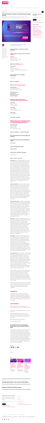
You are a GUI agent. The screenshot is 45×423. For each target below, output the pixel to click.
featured (3, 56)
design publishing (4, 50)
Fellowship (18, 7)
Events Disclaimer (20, 401)
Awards (23, 7)
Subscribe (4, 404)
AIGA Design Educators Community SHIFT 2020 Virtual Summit (19, 100)
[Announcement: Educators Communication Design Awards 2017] (20, 360)
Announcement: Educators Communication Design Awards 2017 (20, 366)
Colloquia (12, 7)
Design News (4, 10)
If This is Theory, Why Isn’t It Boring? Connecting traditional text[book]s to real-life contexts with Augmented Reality (20, 121)
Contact (19, 396)
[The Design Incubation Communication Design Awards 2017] (13, 360)
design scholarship (4, 52)
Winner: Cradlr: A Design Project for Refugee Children (20, 54)
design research (4, 51)
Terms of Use (20, 399)
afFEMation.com (19, 64)
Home (3, 7)
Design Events (37, 7)
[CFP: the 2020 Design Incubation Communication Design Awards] (27, 360)
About (6, 7)
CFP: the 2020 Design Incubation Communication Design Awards (27, 366)
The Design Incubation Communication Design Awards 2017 (13, 366)
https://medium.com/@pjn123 (15, 233)
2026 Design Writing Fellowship (37, 32)
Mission (19, 398)
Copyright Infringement (21, 414)
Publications (29, 7)
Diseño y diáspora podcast (19, 84)
